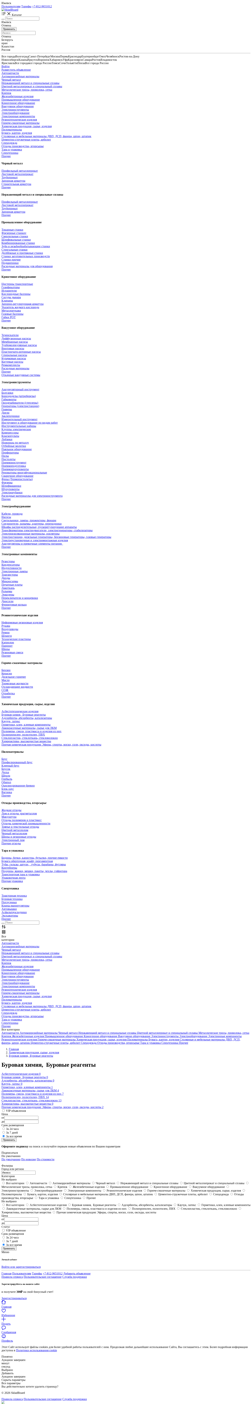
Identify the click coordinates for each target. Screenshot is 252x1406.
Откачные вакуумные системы (20, 375)
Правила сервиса (12, 1276)
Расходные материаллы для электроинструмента (32, 495)
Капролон (7, 642)
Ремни (5, 632)
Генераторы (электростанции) (20, 406)
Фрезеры (7, 482)
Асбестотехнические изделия (19, 711)
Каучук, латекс (10, 721)
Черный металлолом (14, 833)
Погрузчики (9, 902)
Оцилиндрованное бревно (18, 785)
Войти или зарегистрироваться (21, 1266)
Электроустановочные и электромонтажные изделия (34, 540)
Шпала (5, 775)
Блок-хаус (7, 788)
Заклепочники (10, 416)
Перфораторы (10, 452)
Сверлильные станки (14, 236)
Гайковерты (8, 399)
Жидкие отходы (11, 810)
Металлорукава (11, 310)
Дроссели (7, 601)
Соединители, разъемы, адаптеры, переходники (31, 523)
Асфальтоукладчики (14, 912)
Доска (5, 772)
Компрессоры (10, 432)
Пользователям (10, 6)
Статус (5, 1226)
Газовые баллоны (12, 313)
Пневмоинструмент (13, 462)
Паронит (7, 645)
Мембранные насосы (14, 341)
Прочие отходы (11, 843)
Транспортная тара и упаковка (20, 874)
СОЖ (4, 690)
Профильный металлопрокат (19, 170)
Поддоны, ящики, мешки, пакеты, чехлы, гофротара (34, 871)
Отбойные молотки (13, 445)
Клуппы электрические (16, 429)
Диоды (5, 578)
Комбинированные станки (18, 243)
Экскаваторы (9, 915)
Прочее (6, 187)
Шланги (6, 635)
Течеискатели (10, 335)
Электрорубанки (12, 492)
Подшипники (10, 262)
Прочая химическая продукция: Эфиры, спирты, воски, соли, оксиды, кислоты (51, 744)
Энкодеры (7, 594)
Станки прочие (11, 259)
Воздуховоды (9, 629)
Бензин (6, 670)
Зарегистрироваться (14, 1298)
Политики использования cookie (36, 1350)
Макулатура (8, 816)
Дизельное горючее (13, 676)
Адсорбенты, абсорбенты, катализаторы (26, 718)
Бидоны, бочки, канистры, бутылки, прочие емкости (34, 857)
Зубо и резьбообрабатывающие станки (25, 246)
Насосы (6, 517)
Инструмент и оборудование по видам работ (29, 422)
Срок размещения (12, 1233)
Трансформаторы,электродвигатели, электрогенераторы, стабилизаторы (47, 530)
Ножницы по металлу (15, 442)
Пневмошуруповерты (15, 469)
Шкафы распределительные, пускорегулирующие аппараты (39, 527)
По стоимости (45, 1159)
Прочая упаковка (12, 881)
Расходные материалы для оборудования (27, 266)
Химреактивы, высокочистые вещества (26, 741)
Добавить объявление (77, 1273)
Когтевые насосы (12, 361)
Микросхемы (9, 581)
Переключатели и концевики (19, 597)
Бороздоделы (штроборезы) (18, 396)
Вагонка (6, 792)
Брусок (5, 769)
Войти (5, 66)
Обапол (6, 782)
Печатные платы (12, 584)
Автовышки (9, 908)
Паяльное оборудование (16, 449)
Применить (9, 29)
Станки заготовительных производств (25, 256)
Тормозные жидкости (14, 683)
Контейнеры (9, 867)
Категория (8, 1176)
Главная (6, 1273)
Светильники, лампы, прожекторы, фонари (28, 520)
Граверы (6, 409)
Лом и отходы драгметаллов (19, 813)
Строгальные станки (14, 249)
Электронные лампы (14, 571)
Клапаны (7, 300)
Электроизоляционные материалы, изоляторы (30, 533)
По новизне (28, 1159)
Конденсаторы (10, 564)
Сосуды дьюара (11, 297)
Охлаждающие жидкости (17, 686)
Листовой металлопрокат (17, 174)
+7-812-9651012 (42, 6)
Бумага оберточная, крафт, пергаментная (27, 861)
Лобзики (6, 439)
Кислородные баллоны (15, 293)
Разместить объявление (16, 69)
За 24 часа (12, 1128)
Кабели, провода (12, 513)
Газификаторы (10, 287)
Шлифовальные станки (16, 239)
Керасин (6, 673)
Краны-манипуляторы (15, 905)
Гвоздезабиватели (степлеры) (19, 402)
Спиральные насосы (14, 355)
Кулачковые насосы (13, 358)
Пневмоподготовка (13, 465)
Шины (5, 649)
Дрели (5, 412)
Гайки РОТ (8, 317)
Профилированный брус (16, 762)
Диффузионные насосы (16, 338)
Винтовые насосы (12, 348)
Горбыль (6, 778)
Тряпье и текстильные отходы (20, 826)
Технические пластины (16, 639)
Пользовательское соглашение (43, 1276)
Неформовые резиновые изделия (22, 622)
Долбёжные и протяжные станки (22, 252)
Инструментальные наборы (18, 426)
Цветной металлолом (14, 830)
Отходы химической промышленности (25, 823)
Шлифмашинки (11, 485)
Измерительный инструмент (19, 419)
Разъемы (6, 591)
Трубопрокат (9, 177)
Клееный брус (10, 765)
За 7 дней (12, 1132)
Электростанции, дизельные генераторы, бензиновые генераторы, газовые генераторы (56, 537)
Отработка (8, 693)
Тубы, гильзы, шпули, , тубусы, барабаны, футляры (33, 864)
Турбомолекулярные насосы (19, 345)
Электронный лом (13, 840)
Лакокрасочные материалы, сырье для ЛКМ (29, 728)
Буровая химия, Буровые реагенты (23, 714)
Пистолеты (8, 459)
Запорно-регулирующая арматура (22, 303)
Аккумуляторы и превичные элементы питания (32, 543)
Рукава (5, 625)
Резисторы (8, 561)
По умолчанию (10, 1159)
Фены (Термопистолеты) (17, 479)
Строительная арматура (16, 184)
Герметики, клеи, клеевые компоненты (26, 724)
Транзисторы (9, 574)
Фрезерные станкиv (13, 233)
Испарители (9, 290)
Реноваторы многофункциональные (24, 472)
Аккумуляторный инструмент (20, 389)
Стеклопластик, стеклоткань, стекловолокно (29, 737)
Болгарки (7, 392)
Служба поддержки (74, 1276)
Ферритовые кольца (14, 604)
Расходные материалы (15, 368)
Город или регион (12, 1169)
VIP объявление (16, 1230)
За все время (14, 1136)
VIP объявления (16, 1110)
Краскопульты (10, 436)
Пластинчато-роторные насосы (21, 351)
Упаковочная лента (13, 877)
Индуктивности (11, 568)
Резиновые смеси (12, 652)
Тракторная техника (14, 895)
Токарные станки (12, 229)
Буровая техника (12, 899)
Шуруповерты (10, 489)
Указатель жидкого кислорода (20, 307)
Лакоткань (8, 588)
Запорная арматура (13, 180)
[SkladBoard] (9, 9)
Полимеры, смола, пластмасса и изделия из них (31, 731)
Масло (5, 680)
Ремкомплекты (10, 365)
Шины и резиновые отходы (18, 836)
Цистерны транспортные (17, 284)
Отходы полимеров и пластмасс (21, 820)
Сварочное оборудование (17, 475)
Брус (4, 759)
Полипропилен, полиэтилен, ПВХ (23, 734)
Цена (4, 1215)
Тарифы (26, 6)
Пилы (5, 455)
